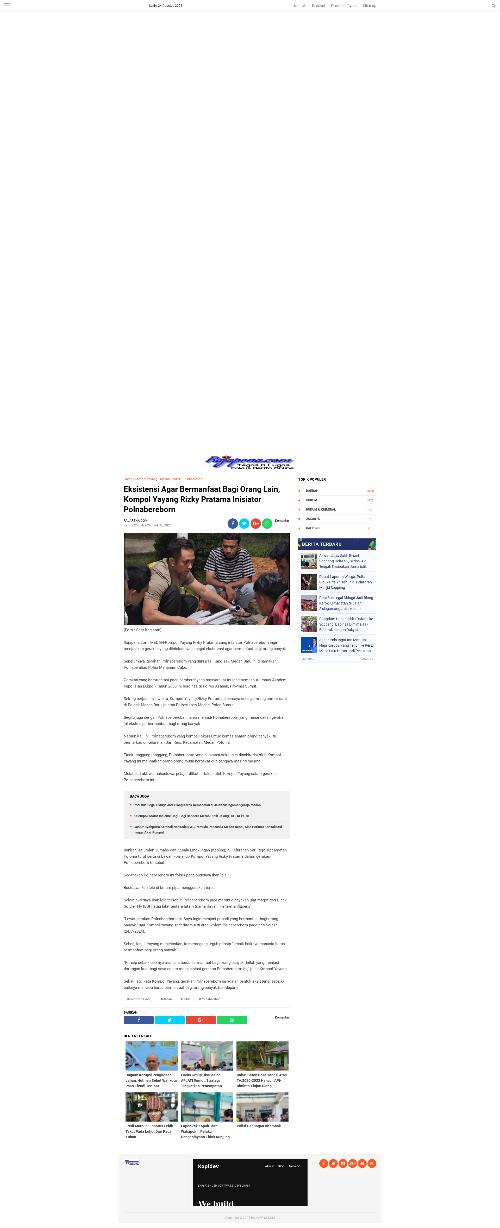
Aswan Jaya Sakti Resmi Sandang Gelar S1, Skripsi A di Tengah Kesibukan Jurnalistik (343, 561)
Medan (165, 479)
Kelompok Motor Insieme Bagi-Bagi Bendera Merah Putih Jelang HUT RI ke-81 (191, 816)
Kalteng (313, 528)
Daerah (312, 491)
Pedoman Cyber (344, 6)
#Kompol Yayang (139, 999)
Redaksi (318, 6)
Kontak (300, 6)
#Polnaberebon (210, 999)
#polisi (185, 999)
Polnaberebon (192, 479)
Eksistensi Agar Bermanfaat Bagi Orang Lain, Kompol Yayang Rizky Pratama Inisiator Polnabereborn (202, 499)
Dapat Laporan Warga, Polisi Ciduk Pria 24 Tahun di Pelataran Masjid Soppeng (345, 582)
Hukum (311, 500)
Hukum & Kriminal (321, 509)
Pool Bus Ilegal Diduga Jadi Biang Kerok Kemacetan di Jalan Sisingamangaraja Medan (197, 805)
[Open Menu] (6, 6)
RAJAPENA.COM (263, 1218)
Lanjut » (367, 659)
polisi (176, 479)
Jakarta (313, 519)
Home (128, 479)
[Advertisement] (250, 36)
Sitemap (369, 6)
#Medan (166, 999)
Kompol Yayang (146, 479)
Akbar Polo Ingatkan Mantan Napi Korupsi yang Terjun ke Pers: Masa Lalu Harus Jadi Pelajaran (346, 645)
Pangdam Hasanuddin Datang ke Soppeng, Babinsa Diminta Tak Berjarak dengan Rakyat (346, 624)
